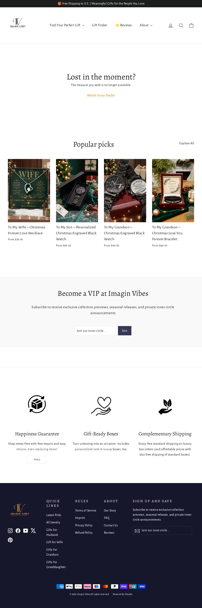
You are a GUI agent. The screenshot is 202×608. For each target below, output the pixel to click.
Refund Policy (84, 532)
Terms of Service (85, 510)
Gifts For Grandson (52, 552)
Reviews (109, 532)
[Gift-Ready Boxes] (101, 406)
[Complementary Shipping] (165, 406)
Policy (37, 459)
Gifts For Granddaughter (56, 565)
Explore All (186, 143)
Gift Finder (99, 25)
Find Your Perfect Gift (65, 25)
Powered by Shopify (123, 594)
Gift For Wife (54, 542)
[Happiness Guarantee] (37, 406)
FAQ (106, 517)
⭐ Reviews (123, 25)
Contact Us (111, 525)
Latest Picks (53, 515)
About (144, 25)
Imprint (80, 517)
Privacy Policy (84, 525)
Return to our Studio (101, 95)
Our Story (110, 510)
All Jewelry (53, 522)
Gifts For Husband (52, 532)
